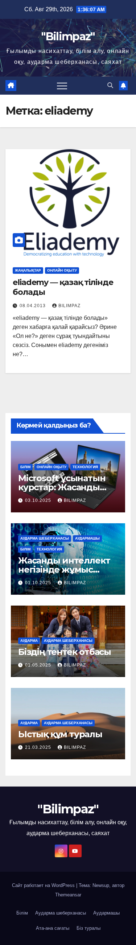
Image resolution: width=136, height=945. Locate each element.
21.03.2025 (39, 747)
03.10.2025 (39, 500)
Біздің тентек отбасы (64, 652)
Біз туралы (88, 928)
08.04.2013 (33, 305)
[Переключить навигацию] (62, 85)
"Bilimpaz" (68, 36)
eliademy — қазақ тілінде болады (63, 287)
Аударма (29, 641)
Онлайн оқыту (62, 270)
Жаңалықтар (28, 270)
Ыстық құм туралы (60, 734)
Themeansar (68, 894)
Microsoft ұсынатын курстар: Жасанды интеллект (61, 487)
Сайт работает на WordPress (44, 885)
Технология (85, 467)
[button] (110, 85)
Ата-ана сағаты (52, 928)
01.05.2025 (39, 665)
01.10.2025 (39, 582)
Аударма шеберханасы (44, 538)
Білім (25, 467)
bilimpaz (69, 305)
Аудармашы (87, 538)
